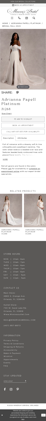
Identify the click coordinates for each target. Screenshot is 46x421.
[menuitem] (12, 18)
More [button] (5, 159)
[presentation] (11, 210)
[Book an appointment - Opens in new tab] (26, 18)
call (10, 169)
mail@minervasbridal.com (20, 320)
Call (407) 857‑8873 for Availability (23, 132)
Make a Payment (12, 353)
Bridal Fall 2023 (11, 26)
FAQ (6, 366)
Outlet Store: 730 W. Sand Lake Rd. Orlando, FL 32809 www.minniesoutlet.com (16, 309)
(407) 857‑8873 (12, 326)
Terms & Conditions (14, 344)
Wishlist (8, 356)
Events (7, 363)
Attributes (22, 138)
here (23, 419)
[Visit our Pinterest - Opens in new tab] (17, 389)
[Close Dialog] (2, 415)
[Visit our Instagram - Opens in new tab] (11, 389)
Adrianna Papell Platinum (26, 23)
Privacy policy (11, 340)
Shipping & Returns (14, 347)
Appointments (11, 359)
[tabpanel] (23, 59)
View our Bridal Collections (23, 1)
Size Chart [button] (7, 114)
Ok (43, 415)
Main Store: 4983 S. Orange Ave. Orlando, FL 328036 (14, 296)
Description (8, 138)
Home (5, 23)
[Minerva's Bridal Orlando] (23, 12)
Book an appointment (23, 125)
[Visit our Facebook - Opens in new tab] (5, 389)
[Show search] (34, 18)
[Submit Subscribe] (25, 381)
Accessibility (10, 350)
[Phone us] (19, 18)
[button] (12, 18)
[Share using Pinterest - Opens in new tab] (17, 92)
